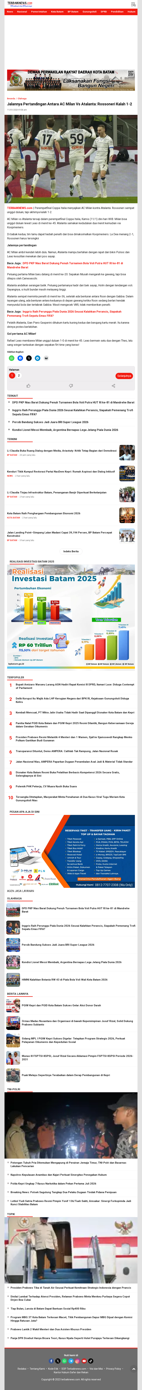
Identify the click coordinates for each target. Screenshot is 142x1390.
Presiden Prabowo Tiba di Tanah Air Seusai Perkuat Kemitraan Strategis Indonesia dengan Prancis (71, 1287)
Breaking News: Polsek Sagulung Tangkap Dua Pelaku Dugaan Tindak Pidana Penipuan (64, 1192)
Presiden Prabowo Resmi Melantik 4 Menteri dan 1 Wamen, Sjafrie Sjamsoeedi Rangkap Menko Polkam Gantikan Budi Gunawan (74, 739)
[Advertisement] (71, 44)
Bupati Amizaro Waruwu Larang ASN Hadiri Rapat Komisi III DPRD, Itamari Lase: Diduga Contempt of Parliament (75, 686)
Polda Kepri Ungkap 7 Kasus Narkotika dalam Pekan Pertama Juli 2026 (53, 1183)
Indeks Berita (71, 551)
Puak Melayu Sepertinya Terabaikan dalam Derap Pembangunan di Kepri (66, 1075)
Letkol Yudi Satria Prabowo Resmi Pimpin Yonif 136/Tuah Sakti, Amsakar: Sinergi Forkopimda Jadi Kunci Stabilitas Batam (71, 1203)
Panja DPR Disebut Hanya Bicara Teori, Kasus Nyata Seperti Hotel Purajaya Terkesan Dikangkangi (70, 1338)
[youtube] (84, 1361)
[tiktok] (90, 1361)
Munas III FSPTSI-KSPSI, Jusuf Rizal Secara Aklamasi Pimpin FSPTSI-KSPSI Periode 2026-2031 (77, 1057)
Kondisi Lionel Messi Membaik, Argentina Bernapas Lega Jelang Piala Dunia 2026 (65, 430)
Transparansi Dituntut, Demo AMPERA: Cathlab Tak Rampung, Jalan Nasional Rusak (67, 751)
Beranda (11, 98)
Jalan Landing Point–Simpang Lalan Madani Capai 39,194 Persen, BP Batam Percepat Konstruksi (59, 534)
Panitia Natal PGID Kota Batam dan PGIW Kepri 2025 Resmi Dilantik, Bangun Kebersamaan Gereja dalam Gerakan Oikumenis (75, 725)
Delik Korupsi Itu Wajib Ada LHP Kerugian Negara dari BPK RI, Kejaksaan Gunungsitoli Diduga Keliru (72, 700)
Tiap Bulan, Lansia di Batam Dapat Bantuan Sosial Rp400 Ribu (48, 1308)
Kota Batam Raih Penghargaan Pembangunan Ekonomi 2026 (43, 513)
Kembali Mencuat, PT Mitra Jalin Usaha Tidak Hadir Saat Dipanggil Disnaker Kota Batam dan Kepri (75, 712)
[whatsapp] (64, 1361)
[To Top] (134, 1369)
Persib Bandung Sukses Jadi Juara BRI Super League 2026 (50, 422)
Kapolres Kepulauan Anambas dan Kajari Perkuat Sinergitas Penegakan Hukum (59, 1174)
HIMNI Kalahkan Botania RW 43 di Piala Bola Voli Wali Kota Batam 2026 (65, 979)
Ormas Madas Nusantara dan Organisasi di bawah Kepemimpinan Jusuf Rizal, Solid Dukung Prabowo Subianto (77, 1023)
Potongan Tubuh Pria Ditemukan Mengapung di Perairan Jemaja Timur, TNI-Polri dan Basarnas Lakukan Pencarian (68, 1164)
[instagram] (77, 1361)
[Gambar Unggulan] (71, 159)
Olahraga (22, 98)
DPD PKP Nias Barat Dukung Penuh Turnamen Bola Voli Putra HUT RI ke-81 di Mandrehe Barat (73, 402)
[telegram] (71, 1361)
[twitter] (57, 1361)
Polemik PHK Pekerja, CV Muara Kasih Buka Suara (46, 786)
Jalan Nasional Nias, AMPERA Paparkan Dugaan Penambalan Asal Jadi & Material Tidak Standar (74, 761)
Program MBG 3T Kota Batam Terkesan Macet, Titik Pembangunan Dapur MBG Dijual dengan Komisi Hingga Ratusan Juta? (71, 1319)
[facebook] (51, 1361)
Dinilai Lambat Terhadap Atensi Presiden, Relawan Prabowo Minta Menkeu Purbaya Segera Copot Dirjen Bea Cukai (70, 1298)
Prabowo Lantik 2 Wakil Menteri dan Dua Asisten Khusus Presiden (51, 1329)
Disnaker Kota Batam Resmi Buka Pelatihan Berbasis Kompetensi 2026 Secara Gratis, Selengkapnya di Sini (68, 774)
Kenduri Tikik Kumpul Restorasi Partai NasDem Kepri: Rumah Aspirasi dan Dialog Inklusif (61, 471)
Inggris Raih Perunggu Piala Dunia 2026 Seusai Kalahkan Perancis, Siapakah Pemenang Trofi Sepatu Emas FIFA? (72, 412)
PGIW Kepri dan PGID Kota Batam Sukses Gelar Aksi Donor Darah (61, 1005)
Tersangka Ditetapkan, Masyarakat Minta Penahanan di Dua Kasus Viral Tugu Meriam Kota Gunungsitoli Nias (70, 798)
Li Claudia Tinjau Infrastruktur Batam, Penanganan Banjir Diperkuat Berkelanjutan (56, 492)
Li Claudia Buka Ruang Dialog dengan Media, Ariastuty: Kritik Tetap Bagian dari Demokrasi (62, 450)
